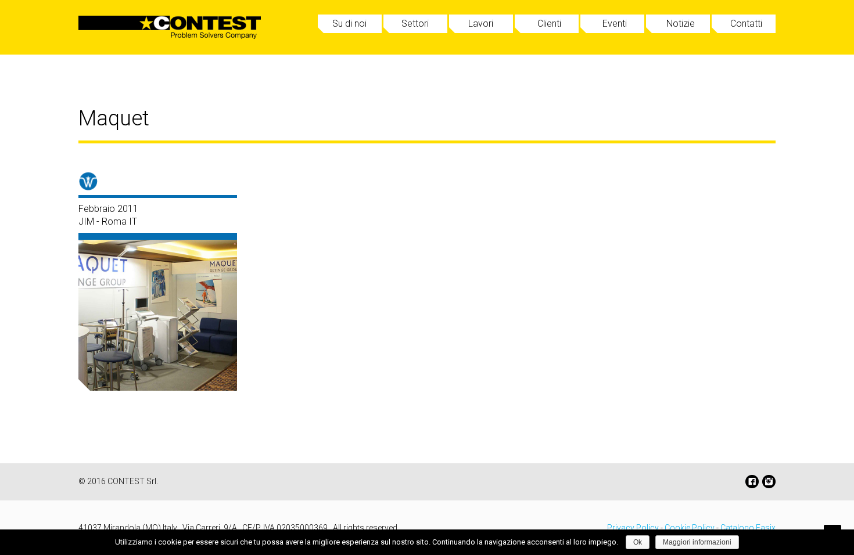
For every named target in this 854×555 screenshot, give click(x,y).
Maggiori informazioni (697, 542)
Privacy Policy (633, 527)
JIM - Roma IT (107, 221)
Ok (637, 542)
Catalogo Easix (748, 527)
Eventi (614, 23)
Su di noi (349, 23)
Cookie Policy (690, 527)
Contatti (746, 23)
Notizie (680, 23)
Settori (415, 23)
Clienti (549, 23)
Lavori (480, 23)
